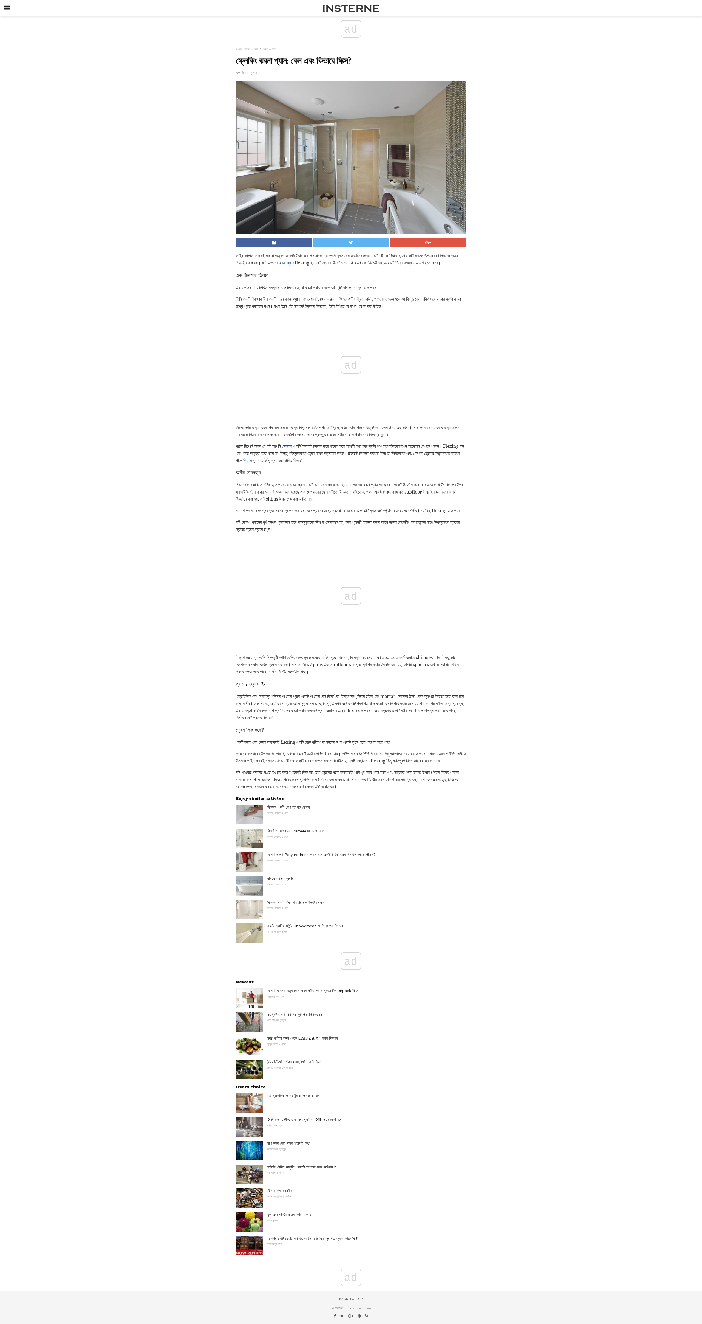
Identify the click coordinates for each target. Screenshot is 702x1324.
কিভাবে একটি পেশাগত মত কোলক (288, 807)
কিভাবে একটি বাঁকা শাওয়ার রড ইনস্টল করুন (295, 902)
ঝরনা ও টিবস (269, 49)
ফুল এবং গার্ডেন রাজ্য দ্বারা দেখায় (289, 1214)
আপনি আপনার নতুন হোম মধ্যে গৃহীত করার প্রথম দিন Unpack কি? (312, 990)
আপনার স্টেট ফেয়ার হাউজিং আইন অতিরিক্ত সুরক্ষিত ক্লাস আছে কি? (312, 1238)
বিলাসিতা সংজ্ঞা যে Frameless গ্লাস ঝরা (295, 831)
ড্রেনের (287, 446)
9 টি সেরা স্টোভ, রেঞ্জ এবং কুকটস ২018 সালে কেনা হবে (304, 1119)
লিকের (247, 460)
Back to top (351, 1299)
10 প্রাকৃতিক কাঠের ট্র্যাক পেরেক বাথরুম (293, 1096)
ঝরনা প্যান (286, 263)
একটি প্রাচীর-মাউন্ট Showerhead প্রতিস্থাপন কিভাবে (305, 926)
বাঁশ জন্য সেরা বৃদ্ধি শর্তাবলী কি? (288, 1143)
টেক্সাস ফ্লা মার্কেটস (279, 1190)
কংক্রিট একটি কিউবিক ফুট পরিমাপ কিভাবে (294, 1014)
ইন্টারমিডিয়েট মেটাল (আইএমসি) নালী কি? (294, 1062)
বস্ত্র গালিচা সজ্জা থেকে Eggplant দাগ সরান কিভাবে (302, 1038)
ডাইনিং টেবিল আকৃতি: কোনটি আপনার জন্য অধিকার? (301, 1167)
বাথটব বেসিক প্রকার (280, 878)
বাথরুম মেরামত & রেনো (247, 49)
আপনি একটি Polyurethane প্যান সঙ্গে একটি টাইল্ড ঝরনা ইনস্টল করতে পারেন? (321, 854)
